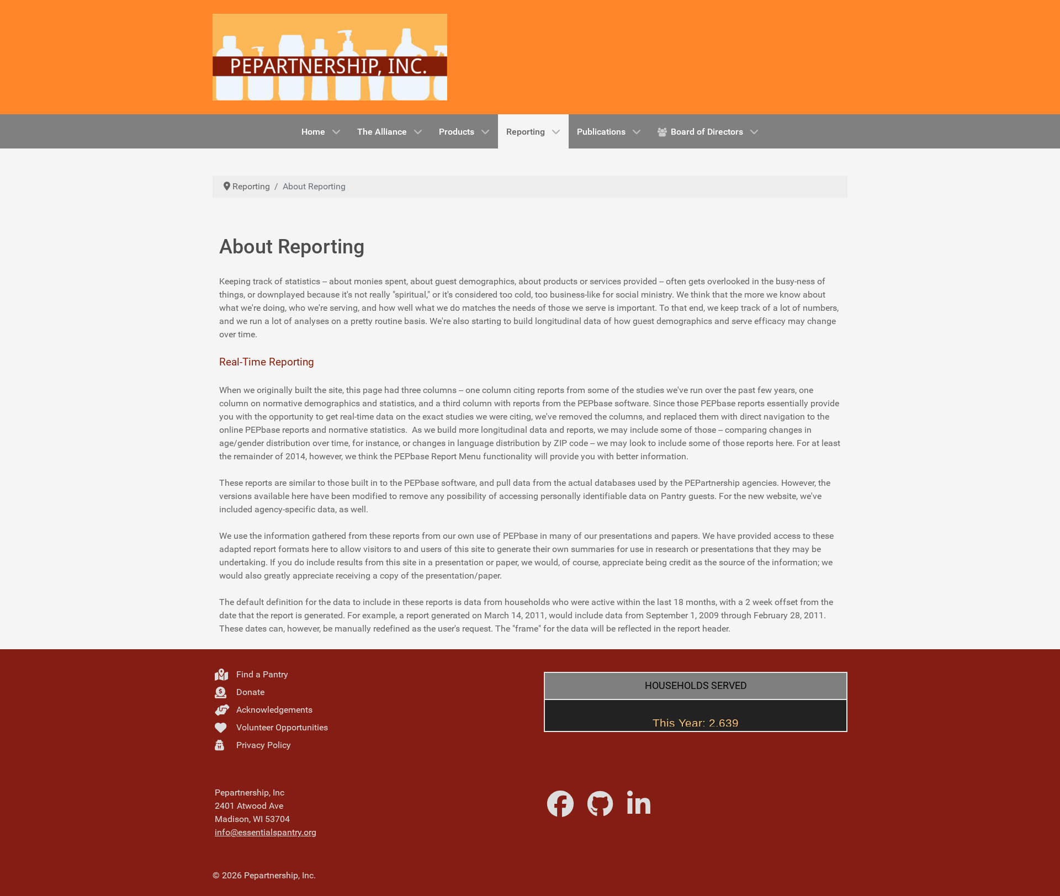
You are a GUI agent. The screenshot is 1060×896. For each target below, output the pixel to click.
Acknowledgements (273, 709)
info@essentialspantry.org (265, 832)
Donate (249, 692)
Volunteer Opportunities (281, 727)
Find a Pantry (261, 674)
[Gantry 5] (330, 57)
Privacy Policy (262, 745)
